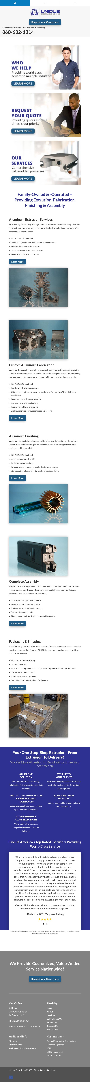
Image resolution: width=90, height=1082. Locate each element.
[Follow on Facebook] (11, 1077)
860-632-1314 (18, 32)
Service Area (52, 1029)
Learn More (17, 261)
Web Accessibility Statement (22, 1048)
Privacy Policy (15, 1044)
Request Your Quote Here (45, 22)
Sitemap (13, 1041)
